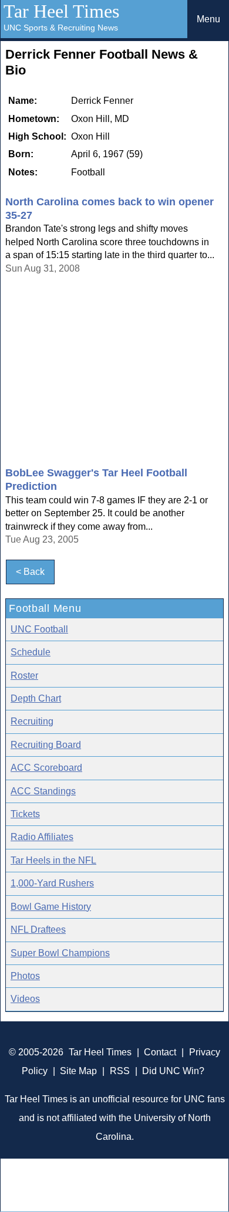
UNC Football (39, 629)
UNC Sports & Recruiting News (61, 27)
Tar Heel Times (61, 11)
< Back (30, 572)
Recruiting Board (46, 745)
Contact (160, 1052)
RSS (120, 1071)
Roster (24, 676)
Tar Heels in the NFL (53, 860)
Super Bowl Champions (60, 953)
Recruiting (32, 721)
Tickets (25, 814)
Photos (25, 976)
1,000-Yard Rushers (52, 883)
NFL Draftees (38, 930)
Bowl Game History (51, 907)
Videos (25, 999)
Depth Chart (36, 698)
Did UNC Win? (173, 1071)
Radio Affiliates (42, 837)
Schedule (30, 652)
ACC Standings (43, 791)
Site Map (78, 1071)
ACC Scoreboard (46, 768)
